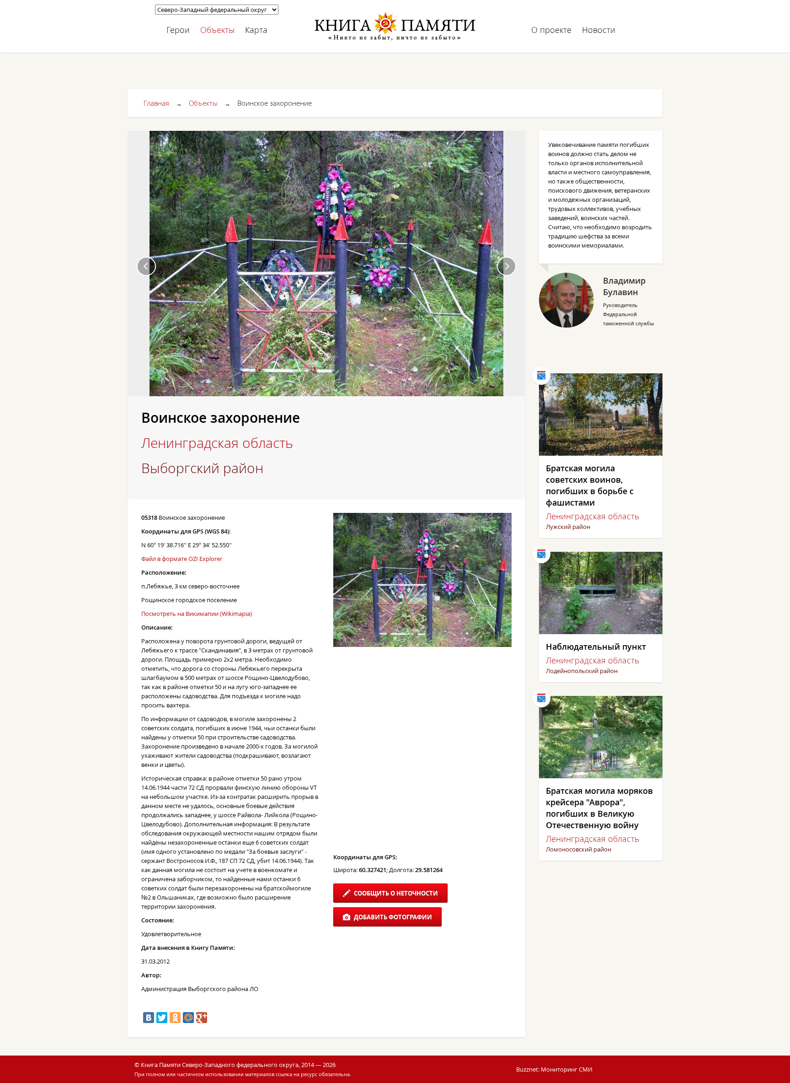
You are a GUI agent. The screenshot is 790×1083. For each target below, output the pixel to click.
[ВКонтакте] (148, 1017)
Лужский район (568, 527)
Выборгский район (202, 468)
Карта (256, 29)
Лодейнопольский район (582, 671)
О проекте (551, 29)
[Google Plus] (201, 1017)
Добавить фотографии (392, 917)
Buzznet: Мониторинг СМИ (554, 1069)
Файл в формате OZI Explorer (181, 559)
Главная (156, 103)
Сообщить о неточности (395, 893)
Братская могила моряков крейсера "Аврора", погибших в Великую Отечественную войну (599, 807)
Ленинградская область (217, 443)
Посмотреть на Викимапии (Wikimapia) (196, 613)
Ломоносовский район (578, 849)
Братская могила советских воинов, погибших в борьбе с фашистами (590, 485)
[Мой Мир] (188, 1017)
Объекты (217, 29)
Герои (178, 29)
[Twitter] (161, 1017)
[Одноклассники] (175, 1017)
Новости (598, 29)
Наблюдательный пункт (596, 646)
